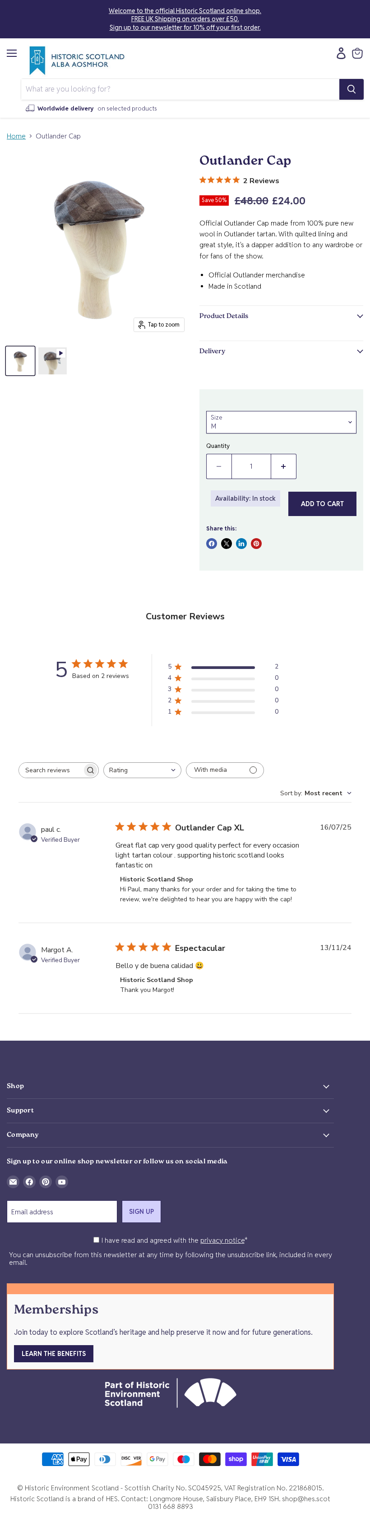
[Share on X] (226, 543)
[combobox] (142, 770)
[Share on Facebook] (211, 543)
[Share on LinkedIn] (241, 543)
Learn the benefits (54, 1354)
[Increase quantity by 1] (283, 466)
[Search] (351, 89)
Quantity (218, 446)
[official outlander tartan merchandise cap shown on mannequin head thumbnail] (20, 360)
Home (16, 136)
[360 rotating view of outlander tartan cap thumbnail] (52, 360)
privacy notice (222, 1240)
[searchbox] (50, 770)
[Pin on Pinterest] (256, 543)
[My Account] (338, 53)
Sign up (141, 1212)
